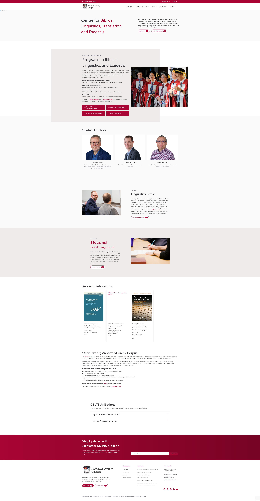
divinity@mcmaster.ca (169, 477)
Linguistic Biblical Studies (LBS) (105, 414)
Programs (129, 6)
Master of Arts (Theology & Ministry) (94, 113)
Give (174, 1)
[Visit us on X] (171, 489)
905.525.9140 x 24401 (169, 474)
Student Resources (127, 477)
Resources (163, 6)
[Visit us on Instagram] (167, 489)
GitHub (105, 383)
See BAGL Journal (96, 267)
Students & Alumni (142, 6)
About (153, 6)
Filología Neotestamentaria (104, 421)
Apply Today (125, 469)
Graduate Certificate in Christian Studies (146, 486)
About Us (125, 474)
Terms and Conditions (124, 496)
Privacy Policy (107, 496)
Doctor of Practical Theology (143, 474)
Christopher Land (116, 386)
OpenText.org (88, 356)
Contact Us (165, 1)
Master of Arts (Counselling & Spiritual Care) (146, 483)
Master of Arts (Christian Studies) (117, 107)
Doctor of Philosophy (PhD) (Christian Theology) (92, 107)
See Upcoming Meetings (138, 217)
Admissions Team (107, 99)
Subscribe (173, 453)
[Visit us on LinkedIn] (174, 489)
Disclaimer (132, 496)
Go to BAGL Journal (157, 31)
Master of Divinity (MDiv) (115, 113)
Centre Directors (94, 99)
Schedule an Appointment (170, 479)
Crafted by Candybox (141, 496)
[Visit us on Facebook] (164, 489)
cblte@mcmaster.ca (157, 210)
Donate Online (100, 485)
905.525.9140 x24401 (90, 1)
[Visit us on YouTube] (177, 489)
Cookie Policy (115, 496)
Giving (172, 6)
